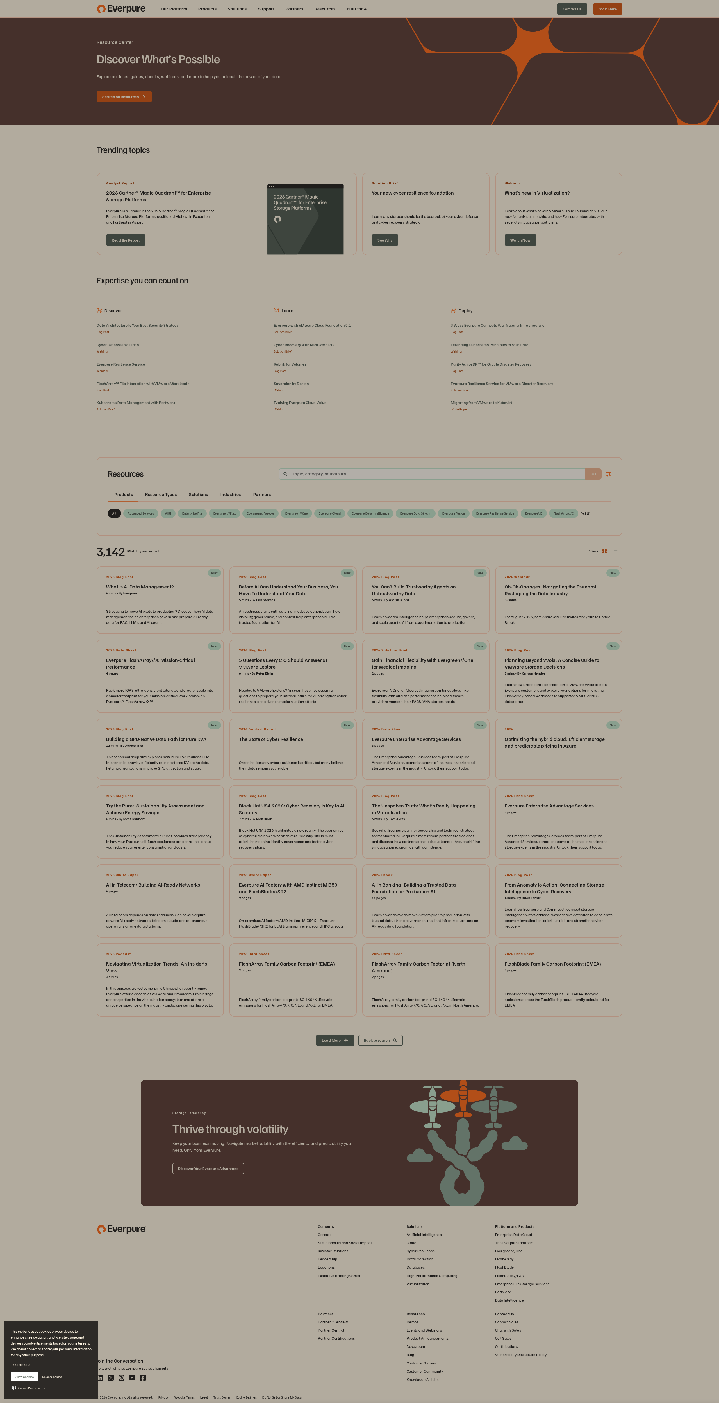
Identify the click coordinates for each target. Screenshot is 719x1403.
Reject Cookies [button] (52, 1377)
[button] (28, 1387)
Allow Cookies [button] (24, 1377)
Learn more (21, 1364)
